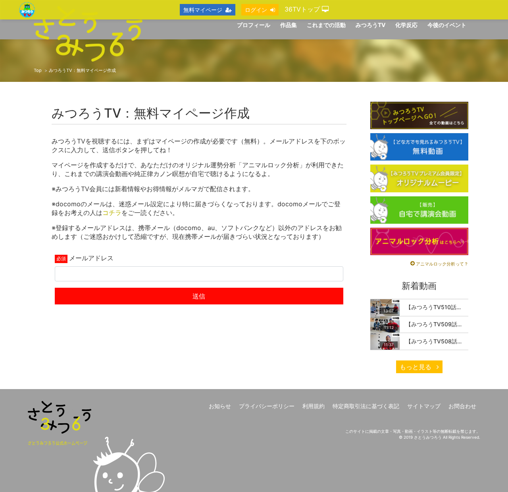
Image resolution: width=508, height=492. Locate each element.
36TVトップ (303, 9)
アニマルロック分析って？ (442, 264)
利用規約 (313, 406)
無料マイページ (202, 9)
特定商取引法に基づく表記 (366, 406)
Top (38, 70)
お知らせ (220, 406)
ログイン (256, 9)
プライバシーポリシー (266, 406)
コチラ (111, 213)
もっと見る (416, 367)
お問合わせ (462, 406)
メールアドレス (91, 258)
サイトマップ (424, 406)
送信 (198, 296)
